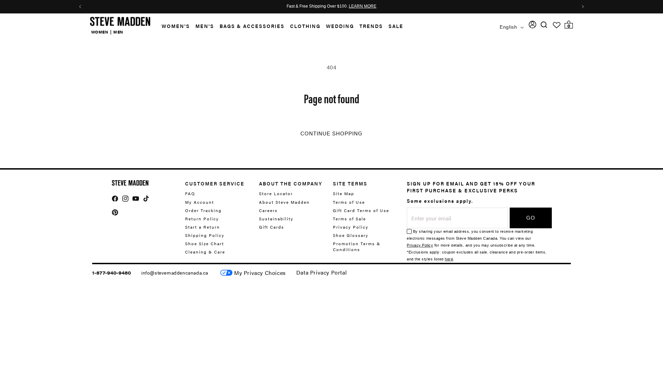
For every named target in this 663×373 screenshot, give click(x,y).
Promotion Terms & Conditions (357, 246)
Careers (268, 210)
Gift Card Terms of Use (361, 210)
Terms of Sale (349, 219)
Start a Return (202, 227)
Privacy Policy (350, 227)
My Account (199, 202)
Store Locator (276, 194)
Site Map (343, 194)
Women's (176, 25)
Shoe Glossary (350, 235)
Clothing (305, 25)
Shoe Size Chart (204, 243)
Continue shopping (331, 133)
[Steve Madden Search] (544, 25)
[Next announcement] (582, 6)
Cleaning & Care (205, 252)
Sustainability (276, 219)
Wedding (340, 25)
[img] (544, 24)
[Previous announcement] (80, 6)
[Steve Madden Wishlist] (556, 25)
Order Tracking (203, 210)
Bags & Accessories (252, 25)
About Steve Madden (284, 202)
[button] (173, 26)
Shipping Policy (204, 235)
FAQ (190, 194)
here (449, 259)
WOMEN (99, 32)
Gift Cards (271, 227)
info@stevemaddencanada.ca (174, 272)
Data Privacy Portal (321, 272)
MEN (118, 32)
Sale (395, 25)
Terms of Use (349, 202)
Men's (204, 25)
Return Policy (202, 219)
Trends (371, 25)
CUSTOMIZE (260, 273)
